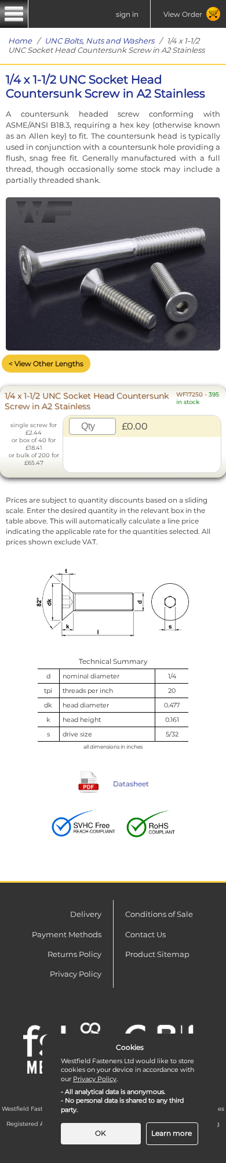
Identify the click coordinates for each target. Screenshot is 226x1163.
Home (20, 40)
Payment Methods (66, 934)
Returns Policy (74, 954)
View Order (182, 14)
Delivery (85, 914)
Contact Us (145, 934)
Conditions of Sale (159, 914)
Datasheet (131, 783)
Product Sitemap (157, 954)
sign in (127, 14)
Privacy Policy (75, 973)
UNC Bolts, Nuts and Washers (99, 40)
